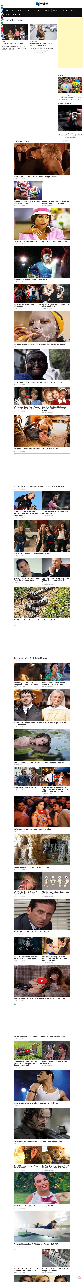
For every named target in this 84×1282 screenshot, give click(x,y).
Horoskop (22, 14)
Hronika (20, 10)
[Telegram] (2, 32)
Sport (27, 10)
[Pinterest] (2, 29)
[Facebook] (2, 6)
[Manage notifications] (79, 1277)
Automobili (56, 10)
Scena (40, 10)
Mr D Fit (65, 10)
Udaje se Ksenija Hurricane (12, 44)
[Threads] (2, 16)
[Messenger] (2, 9)
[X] (2, 13)
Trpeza (73, 10)
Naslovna (6, 10)
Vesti (13, 10)
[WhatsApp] (2, 23)
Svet (33, 10)
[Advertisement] (70, 43)
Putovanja (6, 14)
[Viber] (2, 19)
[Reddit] (2, 26)
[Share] (2, 36)
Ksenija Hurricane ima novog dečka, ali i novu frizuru (41, 45)
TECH (14, 14)
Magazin (47, 10)
